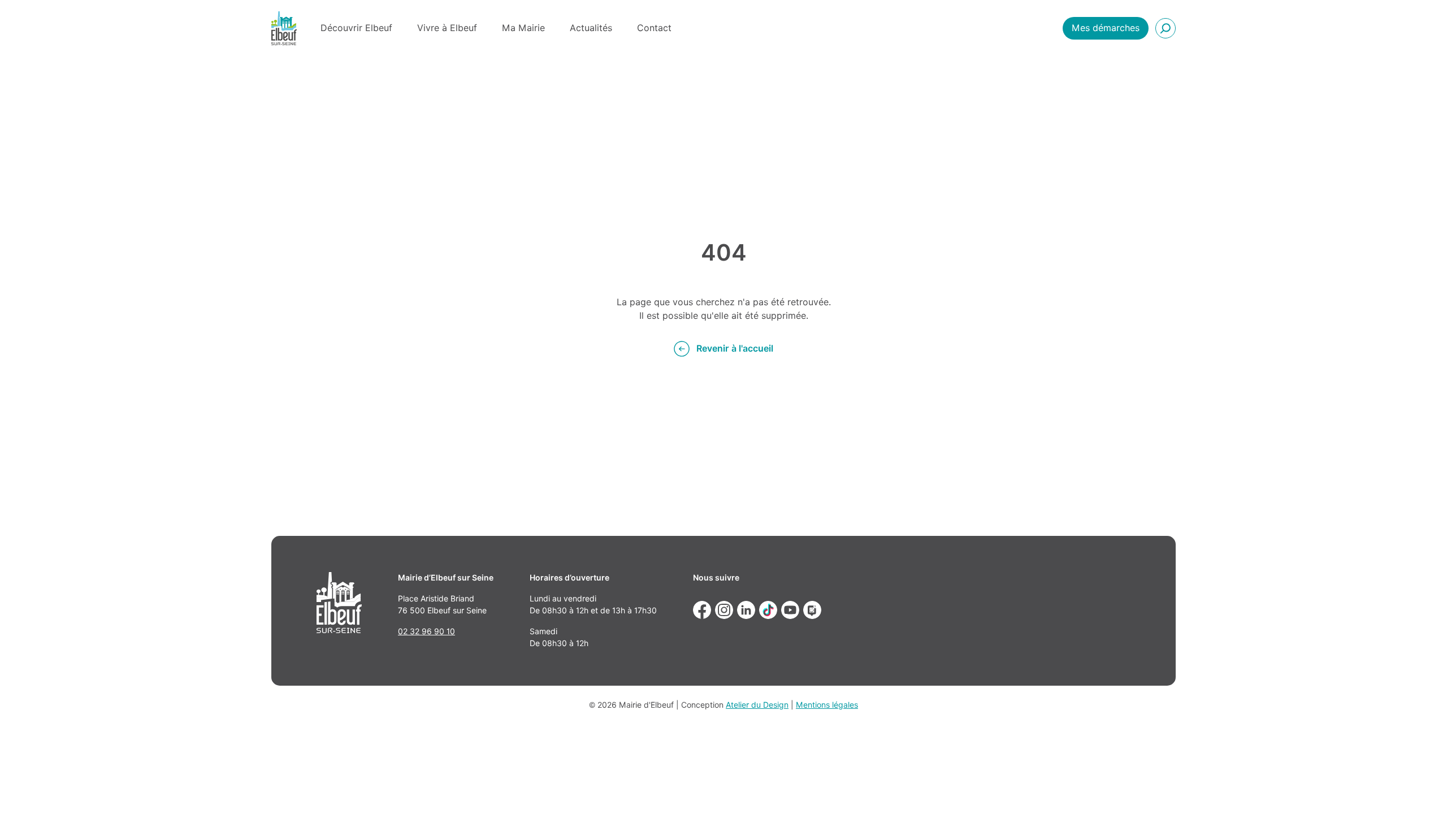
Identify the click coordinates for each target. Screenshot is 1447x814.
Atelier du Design (757, 704)
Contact (654, 28)
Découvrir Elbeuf (356, 28)
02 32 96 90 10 (426, 631)
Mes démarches (1106, 28)
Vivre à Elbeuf (447, 28)
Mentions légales (827, 704)
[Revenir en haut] (1422, 789)
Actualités (591, 28)
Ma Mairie (523, 28)
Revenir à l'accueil (734, 348)
